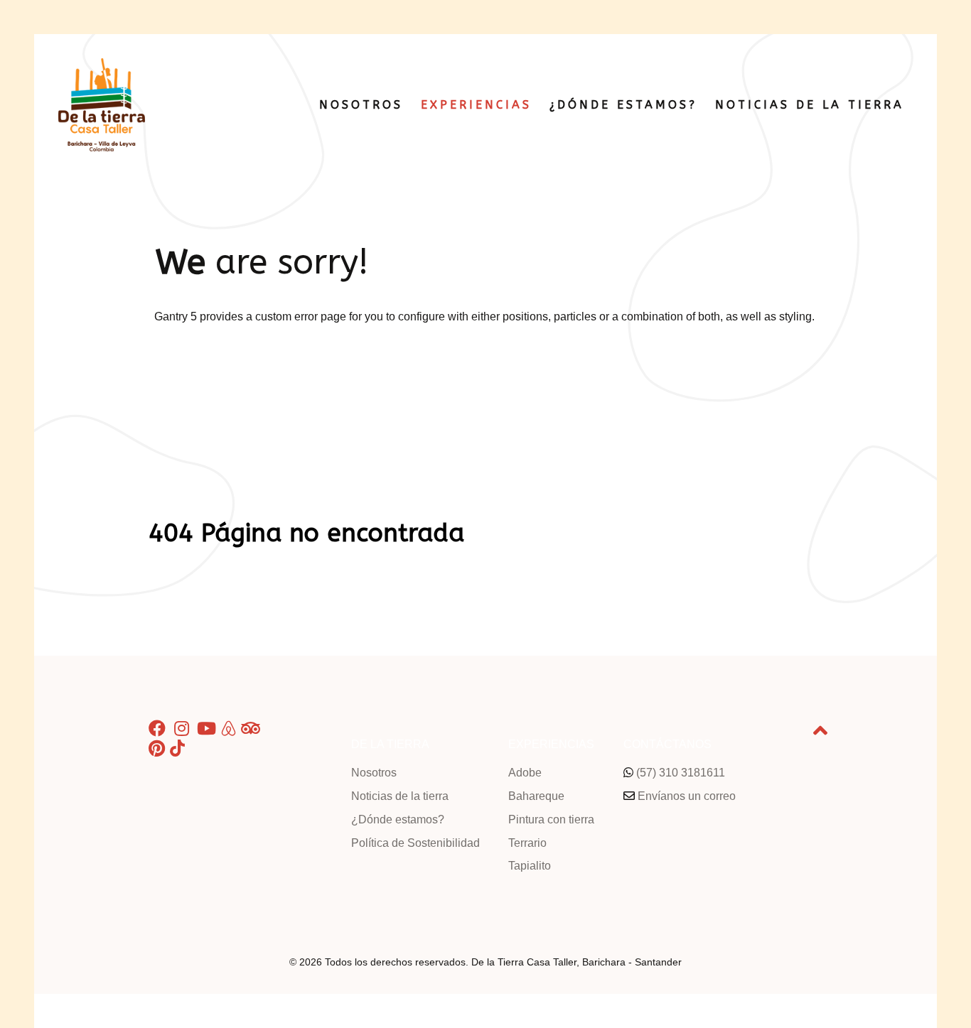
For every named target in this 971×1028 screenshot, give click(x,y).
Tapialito (529, 866)
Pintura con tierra (551, 819)
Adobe (525, 773)
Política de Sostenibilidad (415, 843)
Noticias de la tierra (400, 796)
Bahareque (536, 796)
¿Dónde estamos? (397, 819)
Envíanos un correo (687, 796)
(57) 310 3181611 (680, 773)
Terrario (527, 843)
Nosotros (374, 773)
